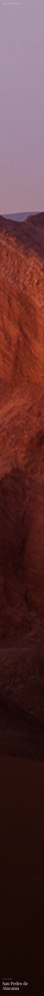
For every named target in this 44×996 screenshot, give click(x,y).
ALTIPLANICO (11, 3)
